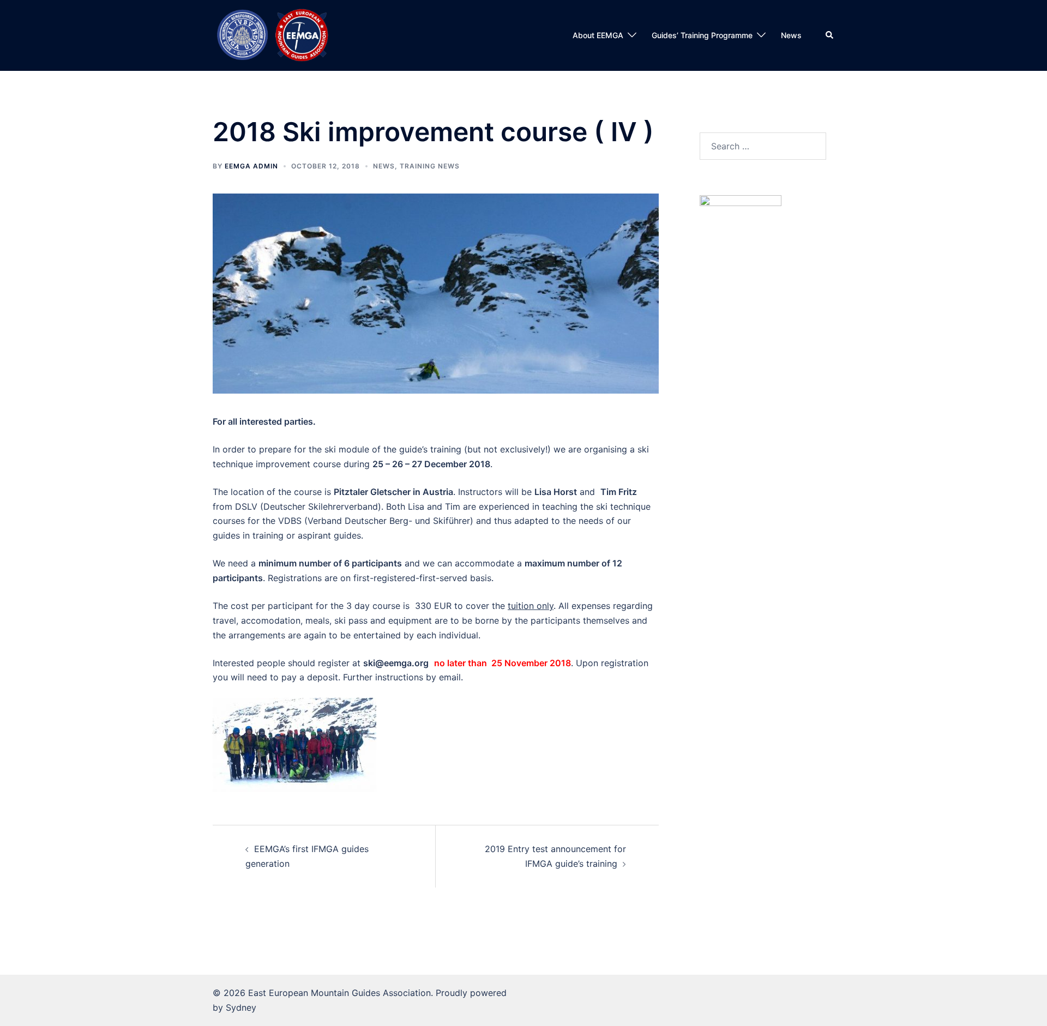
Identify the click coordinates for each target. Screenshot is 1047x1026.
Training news (430, 166)
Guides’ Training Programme (702, 35)
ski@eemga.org (396, 662)
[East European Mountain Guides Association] (272, 34)
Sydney (241, 1007)
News (791, 35)
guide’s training (430, 449)
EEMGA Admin (251, 166)
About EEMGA (598, 35)
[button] (830, 35)
